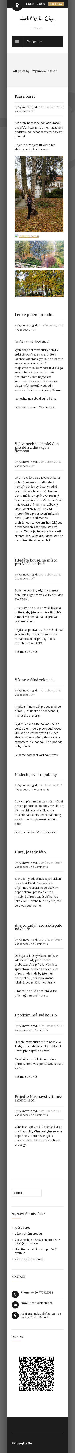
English (30, 3)
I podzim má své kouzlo (36, 1015)
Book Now (56, 4)
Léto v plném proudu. (34, 315)
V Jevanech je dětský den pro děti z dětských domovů (37, 448)
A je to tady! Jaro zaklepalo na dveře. (38, 927)
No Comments (40, 789)
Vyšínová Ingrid (27, 107)
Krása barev (25, 96)
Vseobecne (22, 111)
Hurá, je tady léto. (31, 852)
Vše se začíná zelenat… (35, 680)
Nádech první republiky (36, 775)
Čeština (41, 3)
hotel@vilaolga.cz (41, 1303)
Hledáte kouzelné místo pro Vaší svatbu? (36, 562)
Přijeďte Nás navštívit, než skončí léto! (38, 1098)
